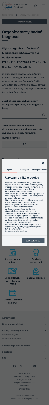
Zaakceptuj (33, 240)
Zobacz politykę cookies (16, 231)
